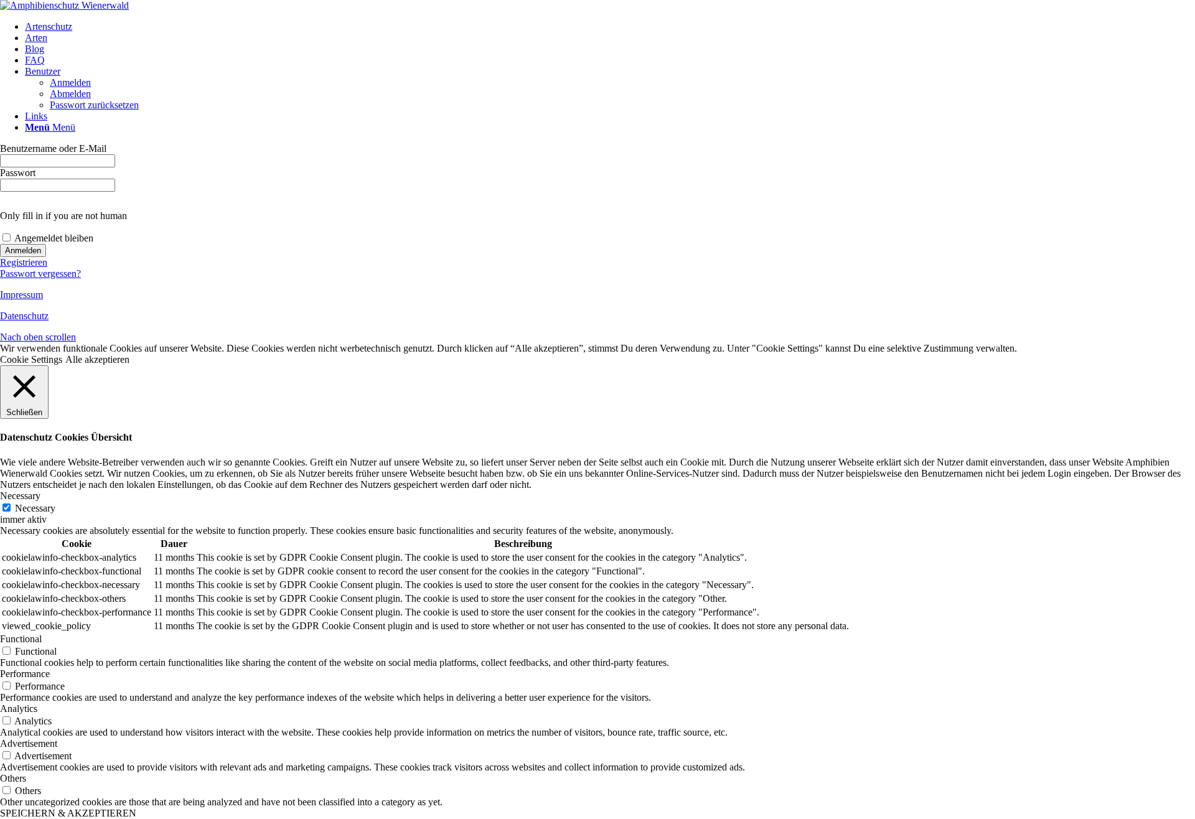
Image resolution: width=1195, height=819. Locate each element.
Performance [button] (25, 673)
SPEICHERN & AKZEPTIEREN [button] (68, 813)
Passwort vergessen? (40, 273)
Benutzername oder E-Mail (53, 148)
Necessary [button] (20, 495)
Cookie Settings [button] (31, 359)
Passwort (17, 172)
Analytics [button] (18, 708)
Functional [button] (21, 639)
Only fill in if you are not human (63, 215)
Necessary (35, 508)
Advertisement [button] (28, 743)
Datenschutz (24, 316)
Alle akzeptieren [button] (97, 359)
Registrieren (23, 262)
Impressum (21, 294)
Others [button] (13, 778)
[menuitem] (610, 26)
